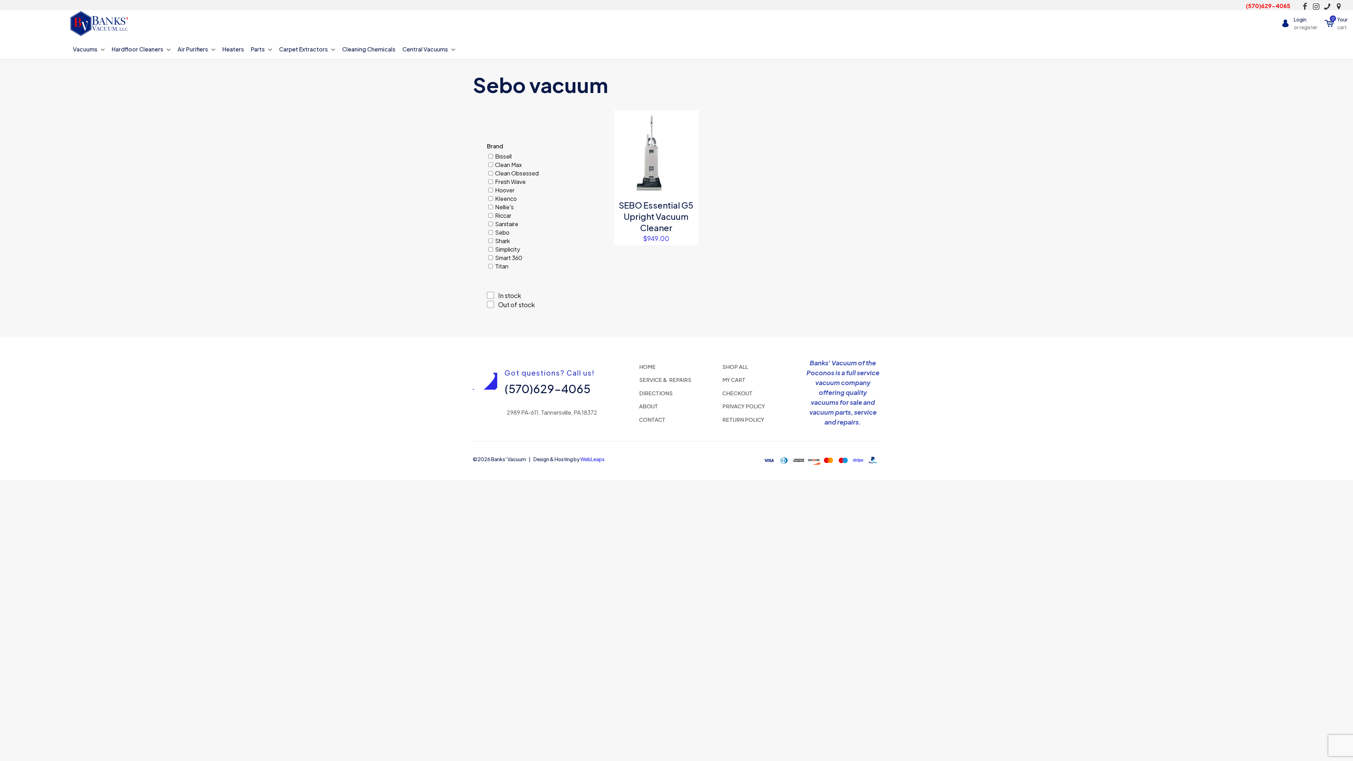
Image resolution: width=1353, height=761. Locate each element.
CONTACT (652, 419)
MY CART (734, 379)
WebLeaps (592, 459)
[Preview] (688, 165)
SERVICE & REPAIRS (665, 379)
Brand (495, 146)
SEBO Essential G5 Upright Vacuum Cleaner (656, 216)
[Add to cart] (688, 120)
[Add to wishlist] (688, 150)
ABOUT (648, 406)
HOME (647, 366)
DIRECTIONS (656, 393)
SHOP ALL (735, 366)
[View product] (688, 135)
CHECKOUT (737, 393)
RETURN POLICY (743, 419)
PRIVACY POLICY (743, 406)
